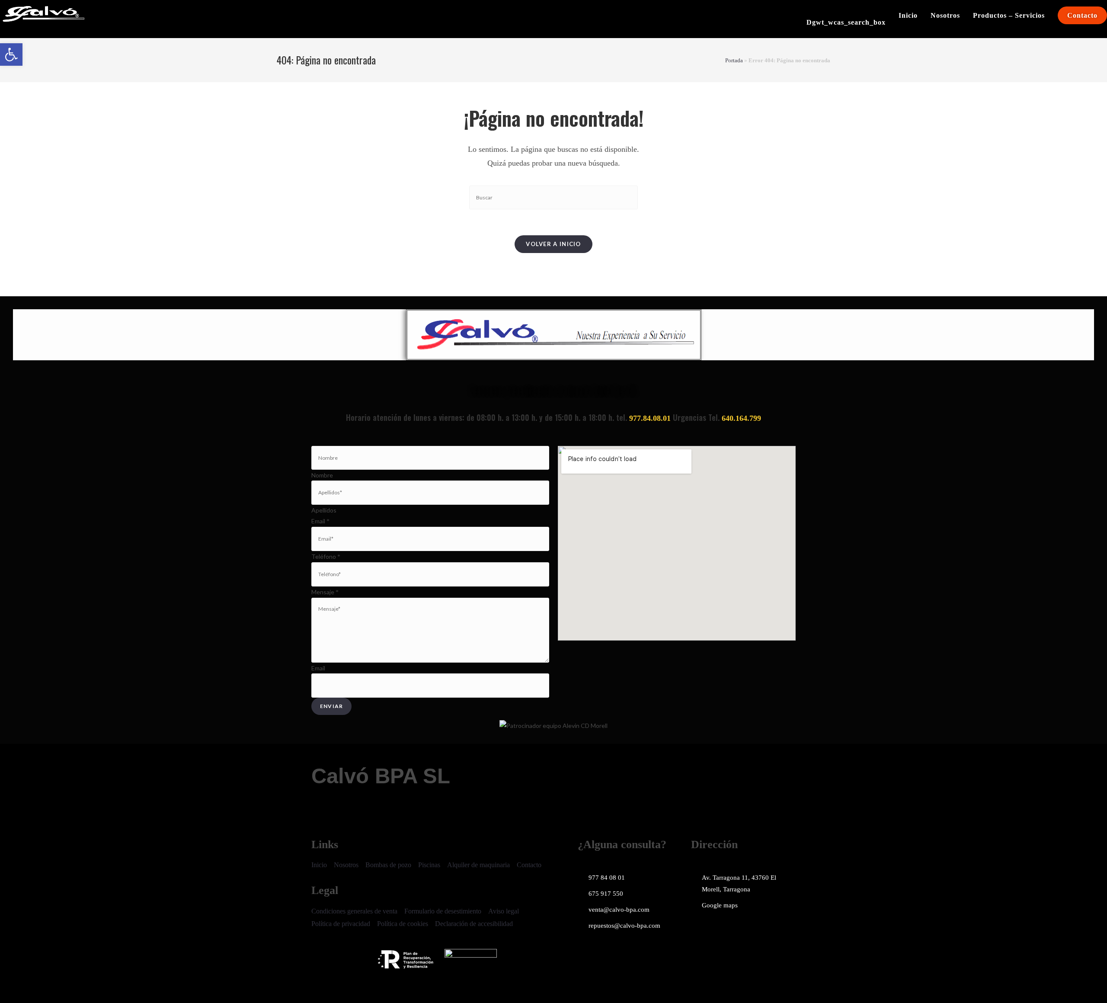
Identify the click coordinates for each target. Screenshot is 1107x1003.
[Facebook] (702, 931)
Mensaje (325, 592)
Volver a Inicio (553, 243)
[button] (11, 54)
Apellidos (323, 510)
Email (320, 521)
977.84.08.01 (650, 418)
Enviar (331, 706)
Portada (734, 60)
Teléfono (325, 556)
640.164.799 (741, 418)
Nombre (322, 475)
